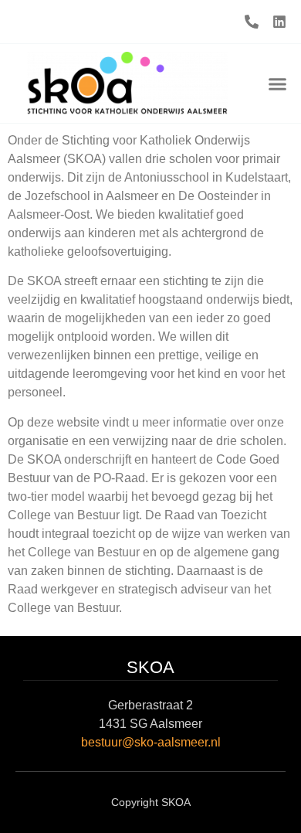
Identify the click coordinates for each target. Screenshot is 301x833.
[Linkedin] (279, 22)
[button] (278, 83)
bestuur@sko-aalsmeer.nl (151, 742)
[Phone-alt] (251, 22)
